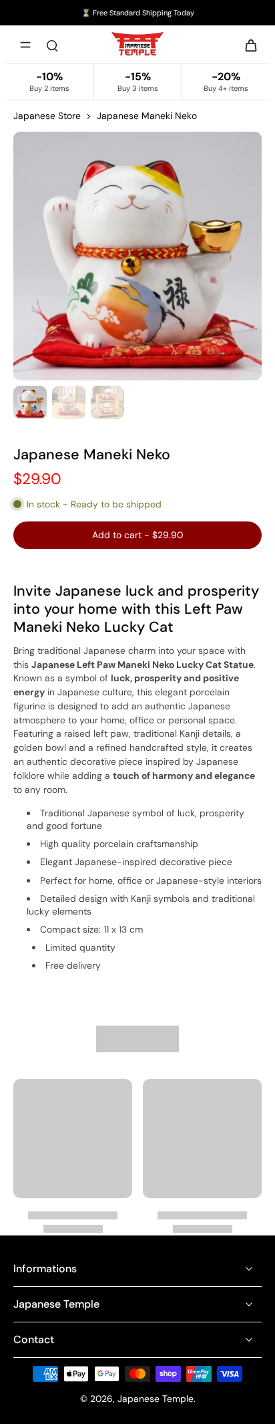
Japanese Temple (155, 1399)
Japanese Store (47, 116)
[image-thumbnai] (30, 402)
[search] (52, 44)
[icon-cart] (247, 44)
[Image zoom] (137, 256)
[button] (137, 535)
